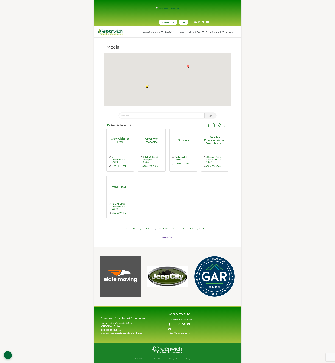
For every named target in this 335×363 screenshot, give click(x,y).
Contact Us (204, 229)
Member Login (168, 22)
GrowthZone (195, 359)
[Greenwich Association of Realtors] (214, 276)
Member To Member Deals (176, 229)
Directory (230, 32)
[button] (147, 87)
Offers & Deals (195, 32)
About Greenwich (213, 32)
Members (180, 32)
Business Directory (133, 229)
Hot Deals (160, 229)
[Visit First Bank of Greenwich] (167, 8)
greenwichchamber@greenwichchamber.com (122, 333)
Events (168, 32)
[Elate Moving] (120, 276)
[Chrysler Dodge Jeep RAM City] (167, 276)
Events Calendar (149, 229)
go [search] (211, 115)
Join (183, 22)
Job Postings (193, 229)
